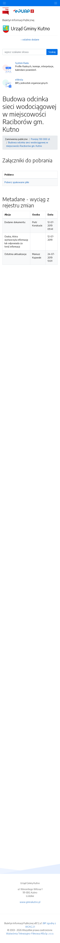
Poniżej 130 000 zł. (40, 139)
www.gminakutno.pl (30, 902)
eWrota (19, 79)
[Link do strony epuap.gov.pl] (23, 11)
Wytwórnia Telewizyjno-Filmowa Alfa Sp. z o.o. (30, 933)
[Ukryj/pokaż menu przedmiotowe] (4, 3)
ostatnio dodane (30, 39)
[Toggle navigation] (55, 3)
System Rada (22, 63)
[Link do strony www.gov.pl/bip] (7, 11)
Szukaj (52, 52)
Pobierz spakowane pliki (16, 182)
